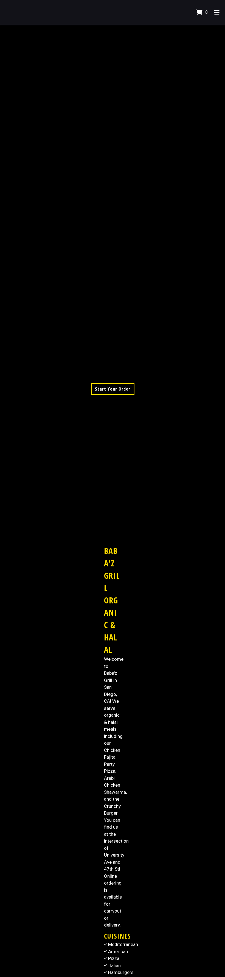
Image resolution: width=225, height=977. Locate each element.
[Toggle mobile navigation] (217, 12)
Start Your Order (112, 389)
